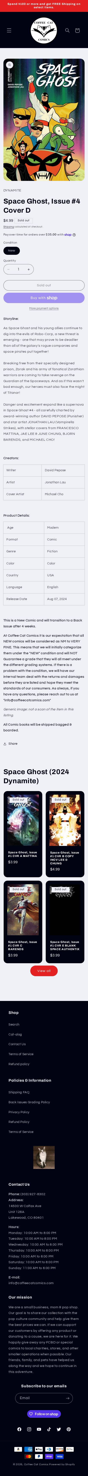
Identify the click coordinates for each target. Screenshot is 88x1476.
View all (43, 971)
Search (14, 1024)
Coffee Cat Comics (36, 1464)
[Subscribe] (68, 1398)
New (14, 252)
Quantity (9, 260)
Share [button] (13, 743)
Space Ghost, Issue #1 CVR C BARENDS (22, 946)
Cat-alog (15, 1034)
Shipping (8, 227)
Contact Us (17, 1044)
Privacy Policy (19, 1112)
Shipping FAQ (19, 1092)
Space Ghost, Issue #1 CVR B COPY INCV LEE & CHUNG (64, 858)
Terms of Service (21, 1054)
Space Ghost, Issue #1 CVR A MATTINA (22, 854)
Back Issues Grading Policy (29, 1102)
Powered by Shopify (62, 1464)
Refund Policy (19, 1122)
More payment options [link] (44, 308)
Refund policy (19, 1064)
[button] (9, 30)
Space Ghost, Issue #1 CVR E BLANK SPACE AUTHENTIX (64, 946)
